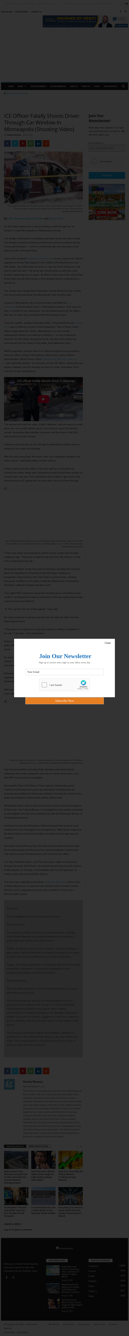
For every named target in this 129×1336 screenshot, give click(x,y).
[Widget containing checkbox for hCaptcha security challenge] (64, 685)
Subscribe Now (64, 700)
